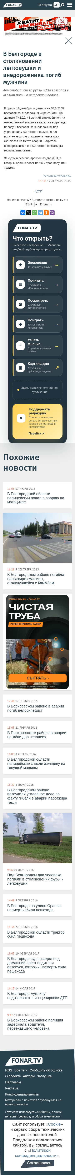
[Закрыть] (68, 40)
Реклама (12, 1088)
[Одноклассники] (46, 212)
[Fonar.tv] (12, 5)
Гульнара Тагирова (57, 176)
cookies (42, 1112)
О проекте (13, 1076)
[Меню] (69, 5)
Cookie (54, 1124)
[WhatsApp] (34, 212)
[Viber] (52, 212)
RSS (8, 1070)
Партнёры (13, 1082)
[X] (28, 212)
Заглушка (44, 1076)
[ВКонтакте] (22, 212)
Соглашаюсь (39, 1163)
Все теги (21, 1070)
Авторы (29, 1076)
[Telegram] (40, 212)
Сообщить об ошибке (46, 1070)
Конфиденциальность (22, 1094)
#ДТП (38, 191)
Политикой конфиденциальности (35, 1153)
